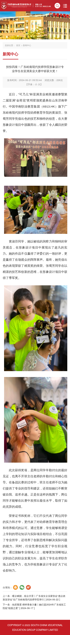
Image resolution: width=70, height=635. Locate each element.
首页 (18, 45)
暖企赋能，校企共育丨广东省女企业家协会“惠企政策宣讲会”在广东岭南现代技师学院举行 (34, 597)
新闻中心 (27, 45)
